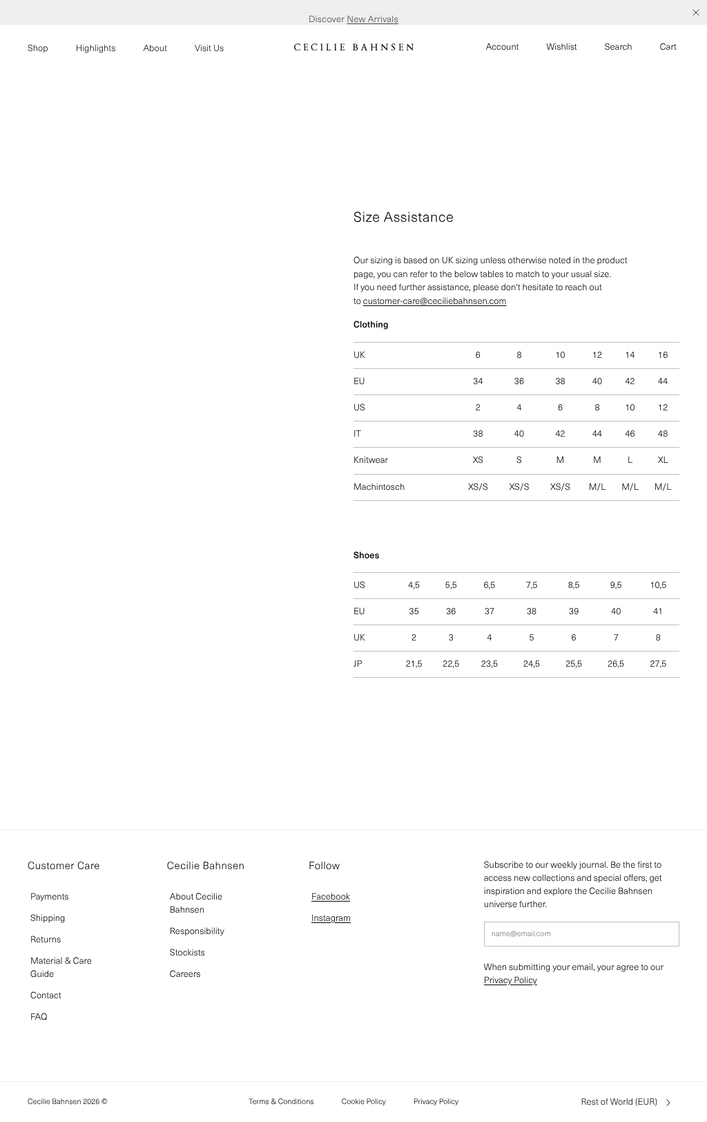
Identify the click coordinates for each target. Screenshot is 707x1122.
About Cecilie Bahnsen (196, 903)
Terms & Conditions (281, 1101)
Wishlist (562, 46)
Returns (45, 939)
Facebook (330, 896)
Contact (45, 995)
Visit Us (209, 48)
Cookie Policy (364, 1101)
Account (502, 46)
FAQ (38, 1016)
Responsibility (197, 931)
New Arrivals (372, 12)
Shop (38, 48)
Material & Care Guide (61, 967)
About (155, 48)
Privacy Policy (510, 980)
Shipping (47, 917)
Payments (49, 896)
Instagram (331, 917)
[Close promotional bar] (695, 12)
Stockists (187, 952)
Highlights (96, 48)
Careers (185, 973)
